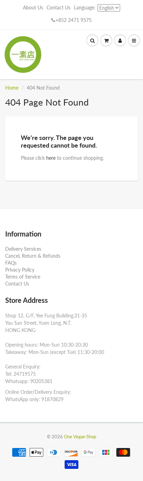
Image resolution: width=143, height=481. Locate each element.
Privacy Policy (19, 270)
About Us (33, 7)
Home (11, 88)
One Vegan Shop (80, 436)
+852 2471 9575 (74, 20)
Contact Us (58, 7)
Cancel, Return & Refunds (32, 256)
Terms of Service (22, 277)
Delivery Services (23, 249)
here (51, 158)
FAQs (11, 263)
